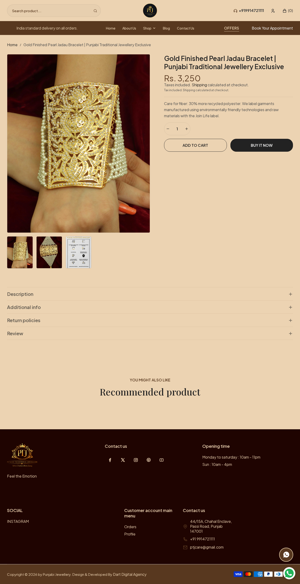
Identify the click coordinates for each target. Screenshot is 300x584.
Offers (231, 28)
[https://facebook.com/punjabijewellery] (110, 460)
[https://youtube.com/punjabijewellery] (161, 460)
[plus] (186, 129)
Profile (129, 533)
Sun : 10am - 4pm (217, 464)
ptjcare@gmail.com (207, 547)
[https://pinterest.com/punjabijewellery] (148, 460)
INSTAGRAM (18, 521)
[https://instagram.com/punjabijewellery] (136, 460)
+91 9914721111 (202, 538)
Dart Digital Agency (129, 574)
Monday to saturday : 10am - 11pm (231, 457)
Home (12, 44)
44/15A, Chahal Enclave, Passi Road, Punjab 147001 (211, 526)
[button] (287, 10)
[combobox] (54, 10)
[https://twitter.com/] (123, 460)
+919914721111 (251, 10)
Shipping (199, 84)
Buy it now (262, 145)
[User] (273, 10)
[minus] (167, 129)
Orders (130, 526)
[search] (95, 10)
